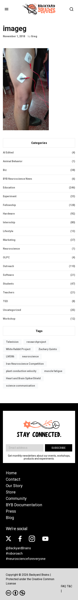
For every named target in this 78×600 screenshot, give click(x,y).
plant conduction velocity (21, 371)
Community (16, 498)
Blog (10, 517)
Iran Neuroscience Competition (25, 363)
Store (11, 492)
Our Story (14, 485)
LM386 (10, 356)
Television (12, 341)
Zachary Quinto (47, 349)
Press (11, 511)
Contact (13, 479)
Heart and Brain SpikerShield (23, 378)
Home (11, 473)
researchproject (36, 341)
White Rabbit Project (18, 349)
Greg (34, 36)
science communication (20, 385)
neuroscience (30, 356)
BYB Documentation (24, 505)
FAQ (63, 586)
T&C (69, 586)
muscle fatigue (53, 371)
